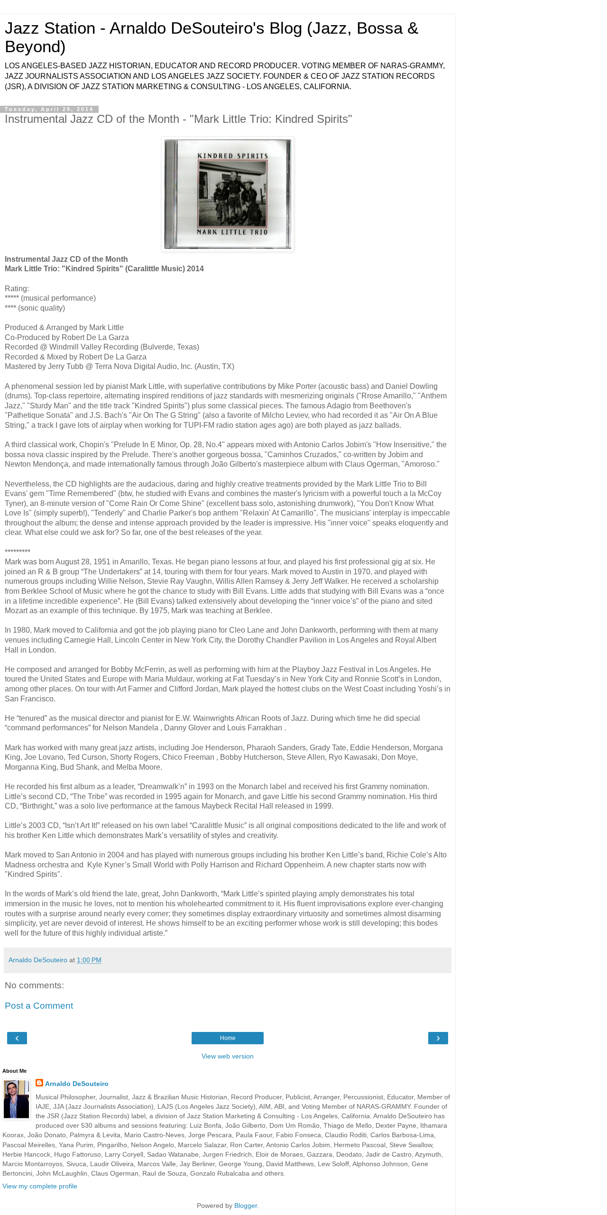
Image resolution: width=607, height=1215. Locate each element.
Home (228, 1038)
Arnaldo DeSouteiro (77, 1083)
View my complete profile (39, 1186)
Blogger (245, 1205)
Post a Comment (39, 1006)
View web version (228, 1056)
